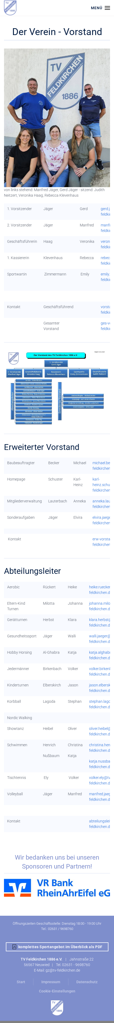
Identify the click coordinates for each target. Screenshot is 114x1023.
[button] (100, 8)
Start (21, 982)
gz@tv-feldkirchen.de (63, 970)
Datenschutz (87, 982)
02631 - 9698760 (76, 965)
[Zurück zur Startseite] (10, 8)
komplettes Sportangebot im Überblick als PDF (60, 947)
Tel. (59, 965)
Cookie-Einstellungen (57, 991)
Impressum (50, 982)
